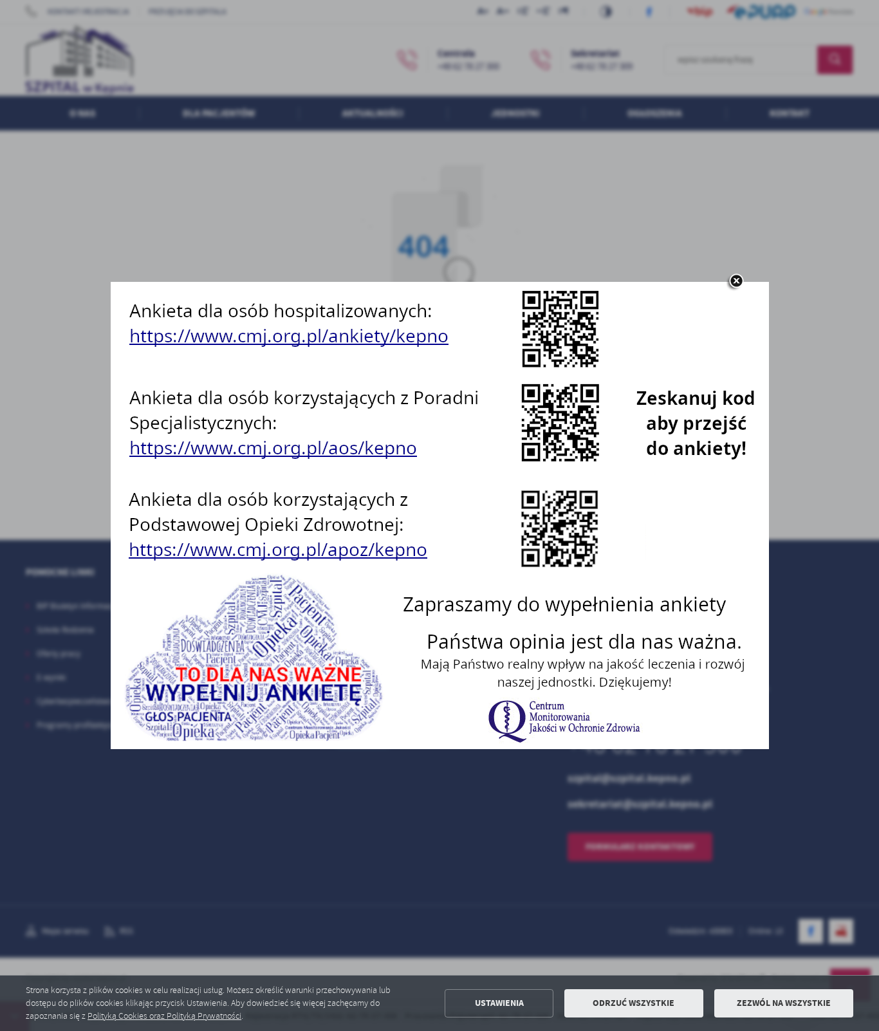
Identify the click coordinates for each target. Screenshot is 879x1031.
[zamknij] (736, 282)
